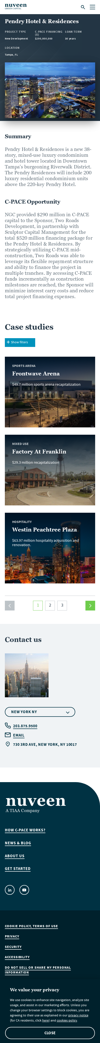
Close (50, 1032)
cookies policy (67, 1020)
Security (13, 947)
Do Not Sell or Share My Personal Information (38, 970)
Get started (18, 868)
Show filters (19, 342)
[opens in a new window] (10, 890)
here (45, 1020)
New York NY (24, 711)
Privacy (12, 936)
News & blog (18, 843)
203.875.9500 (25, 725)
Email (19, 735)
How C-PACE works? (25, 830)
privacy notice (78, 1015)
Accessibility (17, 957)
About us (15, 856)
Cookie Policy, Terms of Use (31, 926)
